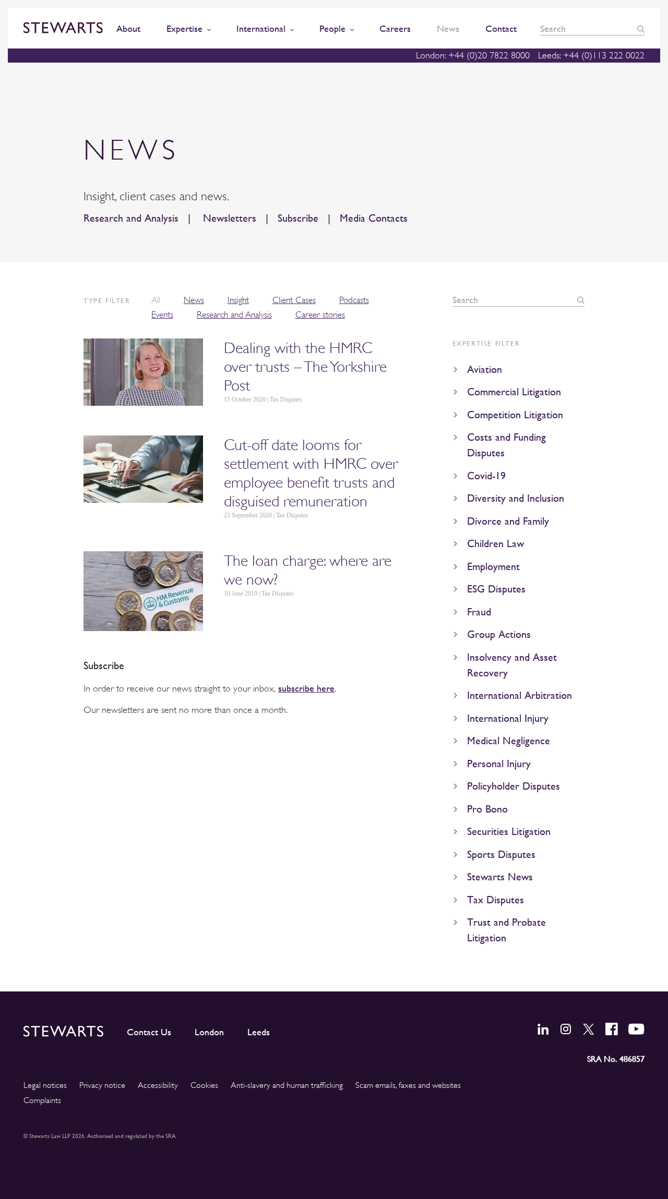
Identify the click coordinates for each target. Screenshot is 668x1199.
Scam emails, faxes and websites (408, 1085)
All (155, 300)
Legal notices (45, 1085)
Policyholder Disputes (513, 786)
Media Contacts (374, 218)
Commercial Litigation (514, 392)
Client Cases (294, 300)
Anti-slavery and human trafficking (287, 1085)
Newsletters (228, 218)
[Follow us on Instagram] (565, 1029)
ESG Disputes (496, 589)
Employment (493, 567)
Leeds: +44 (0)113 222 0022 (591, 55)
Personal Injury (499, 764)
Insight (238, 300)
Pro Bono (487, 809)
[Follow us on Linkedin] (543, 1029)
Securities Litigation (509, 832)
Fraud (479, 612)
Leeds (258, 1032)
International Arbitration (519, 695)
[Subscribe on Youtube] (636, 1029)
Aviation (484, 370)
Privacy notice (102, 1085)
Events (162, 315)
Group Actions (499, 634)
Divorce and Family (508, 521)
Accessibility (158, 1085)
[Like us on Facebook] (611, 1029)
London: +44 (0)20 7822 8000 (473, 55)
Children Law (495, 544)
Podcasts (354, 300)
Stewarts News (500, 877)
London (209, 1032)
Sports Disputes (501, 855)
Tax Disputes (495, 900)
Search (641, 29)
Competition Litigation (515, 415)
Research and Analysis (131, 218)
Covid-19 (486, 476)
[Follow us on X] (588, 1029)
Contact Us (149, 1032)
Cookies (204, 1085)
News (194, 300)
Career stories (320, 315)
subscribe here (306, 688)
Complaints (42, 1100)
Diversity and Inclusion (515, 498)
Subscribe (298, 218)
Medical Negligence (508, 741)
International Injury (507, 718)
